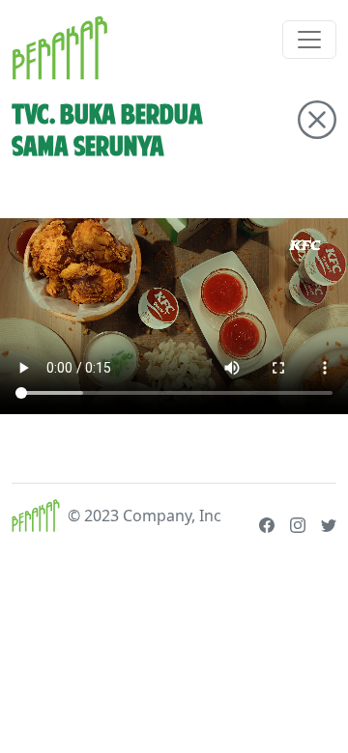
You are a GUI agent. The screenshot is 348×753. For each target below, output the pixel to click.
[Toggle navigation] (309, 39)
